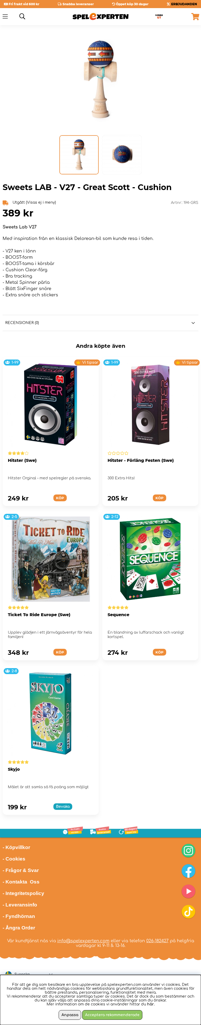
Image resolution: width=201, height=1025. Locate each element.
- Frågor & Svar (21, 870)
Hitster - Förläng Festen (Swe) (141, 460)
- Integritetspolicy (23, 893)
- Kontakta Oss (21, 882)
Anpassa (70, 1015)
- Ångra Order (19, 927)
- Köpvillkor (16, 847)
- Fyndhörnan (19, 916)
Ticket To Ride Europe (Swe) (39, 614)
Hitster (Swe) (22, 460)
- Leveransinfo (20, 905)
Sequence (118, 614)
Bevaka (63, 807)
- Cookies (14, 859)
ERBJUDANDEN (184, 4)
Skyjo (14, 769)
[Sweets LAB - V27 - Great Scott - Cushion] (79, 154)
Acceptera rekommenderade (112, 1015)
